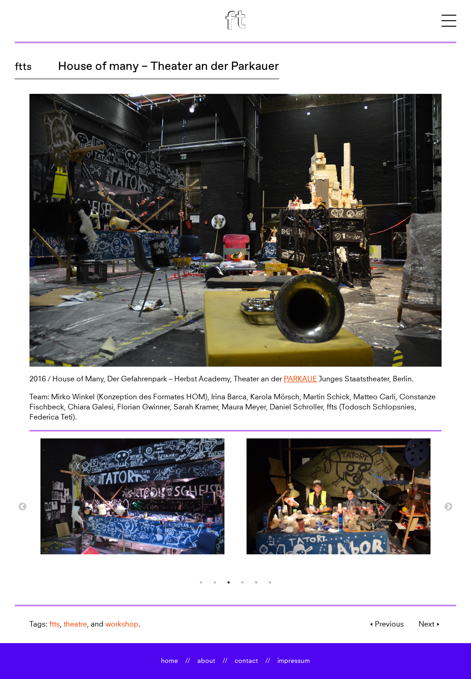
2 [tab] (214, 582)
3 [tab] (228, 582)
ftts (23, 66)
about (206, 661)
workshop (121, 624)
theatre (75, 624)
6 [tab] (270, 582)
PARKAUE (300, 379)
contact (246, 661)
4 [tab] (242, 582)
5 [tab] (256, 582)
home (169, 661)
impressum (293, 661)
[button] (449, 21)
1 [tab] (201, 582)
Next (448, 507)
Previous (22, 507)
